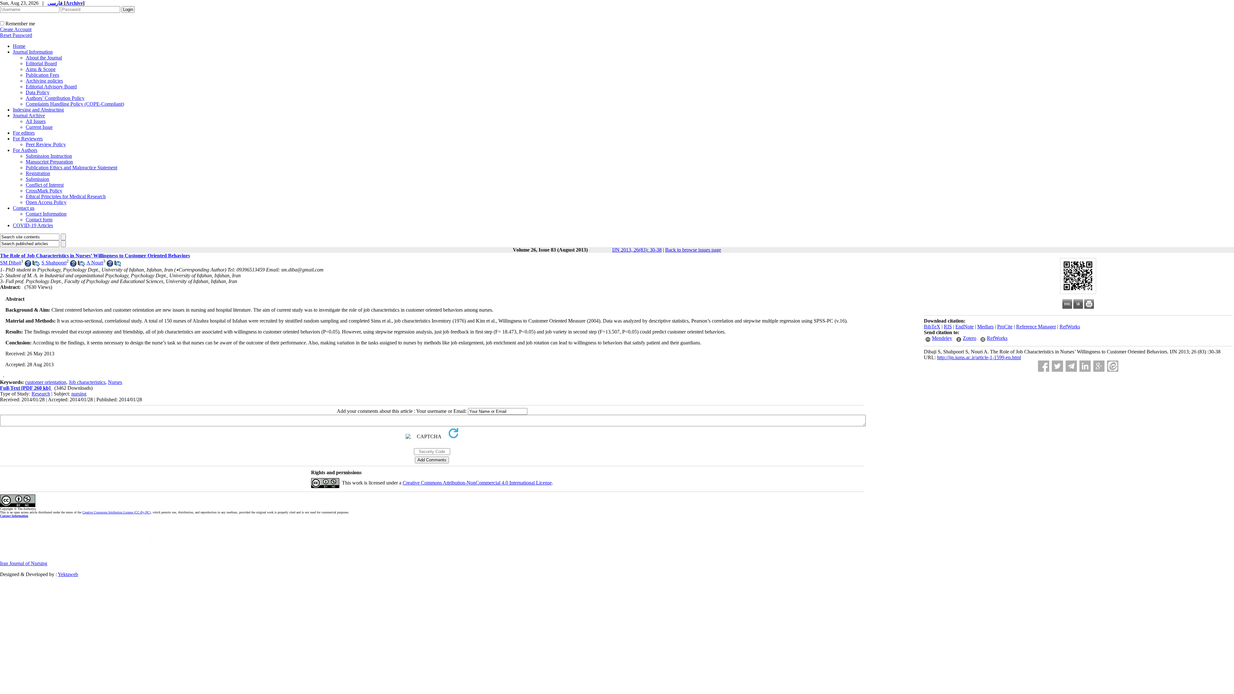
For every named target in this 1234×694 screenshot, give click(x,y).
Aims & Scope (41, 69)
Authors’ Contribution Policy (55, 98)
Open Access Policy (46, 202)
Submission (37, 179)
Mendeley (942, 338)
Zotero (969, 338)
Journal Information (33, 52)
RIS (948, 326)
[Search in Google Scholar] (28, 265)
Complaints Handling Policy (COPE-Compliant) (75, 104)
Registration (38, 173)
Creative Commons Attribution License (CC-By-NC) (116, 512)
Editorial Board (41, 63)
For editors (24, 133)
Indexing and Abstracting (38, 109)
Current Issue (39, 127)
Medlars (985, 326)
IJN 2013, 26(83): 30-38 (637, 250)
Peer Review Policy (46, 144)
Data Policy (37, 92)
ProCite (1005, 326)
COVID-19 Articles (33, 225)
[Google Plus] (1098, 366)
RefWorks (1070, 326)
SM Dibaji (10, 262)
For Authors (25, 150)
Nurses (115, 382)
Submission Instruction (49, 156)
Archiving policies (44, 81)
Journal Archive (29, 115)
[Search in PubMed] (35, 265)
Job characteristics (87, 382)
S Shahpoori (54, 262)
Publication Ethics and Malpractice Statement (71, 167)
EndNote (964, 326)
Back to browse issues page (693, 250)
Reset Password (16, 35)
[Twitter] (1057, 366)
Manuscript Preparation (49, 162)
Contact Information (46, 214)
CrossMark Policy (44, 190)
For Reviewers (28, 138)
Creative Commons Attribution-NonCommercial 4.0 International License (477, 482)
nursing (78, 393)
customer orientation (45, 382)
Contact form (39, 219)
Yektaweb (68, 574)
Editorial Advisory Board (51, 86)
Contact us (23, 208)
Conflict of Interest (45, 185)
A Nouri (94, 262)
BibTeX (932, 326)
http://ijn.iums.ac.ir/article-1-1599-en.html (979, 357)
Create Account (15, 29)
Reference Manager (1036, 326)
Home (19, 46)
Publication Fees (42, 75)
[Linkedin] (1085, 366)
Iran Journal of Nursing (23, 563)
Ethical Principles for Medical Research (66, 196)
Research (40, 393)
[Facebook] (1043, 366)
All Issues (36, 121)
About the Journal (44, 57)
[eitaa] (1112, 366)
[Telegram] (1071, 366)
